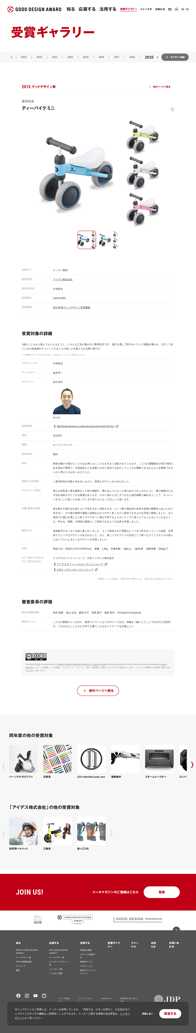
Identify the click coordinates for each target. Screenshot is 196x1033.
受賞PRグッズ (86, 962)
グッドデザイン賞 (23, 957)
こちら (30, 670)
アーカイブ (20, 966)
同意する (170, 1014)
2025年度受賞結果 (24, 962)
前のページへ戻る (161, 87)
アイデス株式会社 (63, 279)
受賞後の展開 (85, 950)
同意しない (147, 1014)
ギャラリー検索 (177, 57)
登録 (162, 892)
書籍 (18, 970)
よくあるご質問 (55, 973)
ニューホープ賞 (55, 969)
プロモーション (86, 966)
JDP (38, 664)
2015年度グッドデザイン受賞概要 (71, 307)
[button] (87, 240)
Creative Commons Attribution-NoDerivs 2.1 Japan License (81, 664)
